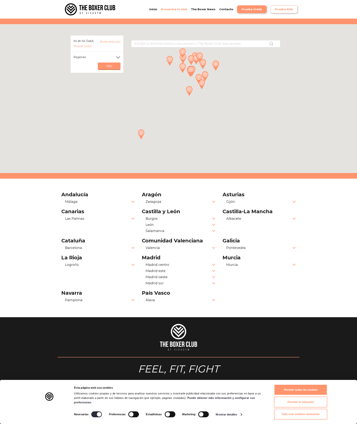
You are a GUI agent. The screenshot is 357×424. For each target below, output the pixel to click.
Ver (109, 66)
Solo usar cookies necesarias (301, 414)
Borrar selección (110, 41)
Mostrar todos (82, 46)
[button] (235, 9)
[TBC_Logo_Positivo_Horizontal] (90, 9)
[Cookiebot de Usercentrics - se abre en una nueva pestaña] (49, 417)
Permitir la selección (300, 402)
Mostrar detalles (226, 414)
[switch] (133, 414)
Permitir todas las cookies (301, 389)
